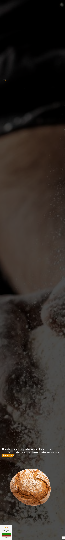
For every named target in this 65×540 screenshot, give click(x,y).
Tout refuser (7, 535)
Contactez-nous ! (9, 455)
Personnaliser (6, 537)
